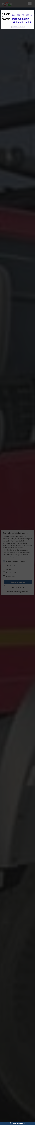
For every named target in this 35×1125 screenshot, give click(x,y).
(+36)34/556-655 (19, 1123)
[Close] (31, 29)
